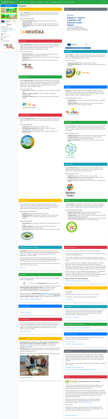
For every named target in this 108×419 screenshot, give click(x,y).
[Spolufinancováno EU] (9, 21)
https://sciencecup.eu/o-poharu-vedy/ (74, 367)
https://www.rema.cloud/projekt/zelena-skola (30, 299)
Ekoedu (58, 296)
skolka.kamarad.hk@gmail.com (8, 29)
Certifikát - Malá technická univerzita (75, 344)
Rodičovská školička (25, 312)
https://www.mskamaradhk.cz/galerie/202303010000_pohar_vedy (80, 369)
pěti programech (87, 402)
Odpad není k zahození (47, 293)
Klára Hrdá (26, 345)
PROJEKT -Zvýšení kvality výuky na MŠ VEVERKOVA (78, 327)
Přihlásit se (103, 2)
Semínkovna (31, 377)
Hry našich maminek (25, 331)
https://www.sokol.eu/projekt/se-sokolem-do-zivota (77, 280)
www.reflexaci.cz (69, 299)
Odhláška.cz (9, 5)
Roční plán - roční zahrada (72, 317)
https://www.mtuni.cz (70, 341)
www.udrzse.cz (23, 267)
